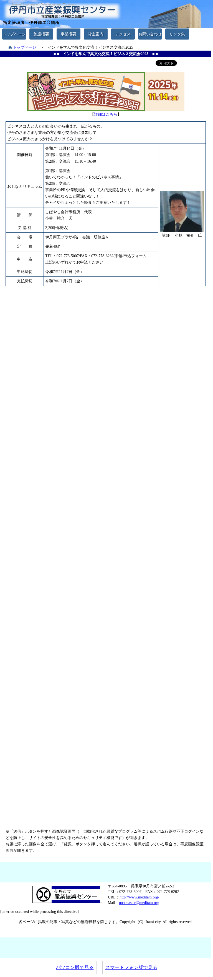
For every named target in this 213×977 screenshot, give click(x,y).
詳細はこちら (105, 114)
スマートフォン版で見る (131, 967)
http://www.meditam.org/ (139, 897)
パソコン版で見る (75, 967)
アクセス (123, 34)
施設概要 (41, 34)
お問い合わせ (150, 34)
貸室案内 (95, 34)
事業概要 (68, 34)
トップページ (14, 34)
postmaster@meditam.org (139, 902)
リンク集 (177, 34)
